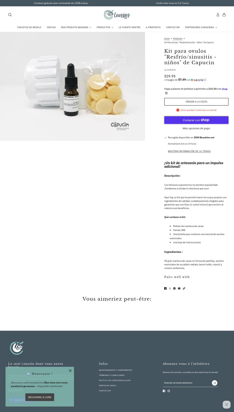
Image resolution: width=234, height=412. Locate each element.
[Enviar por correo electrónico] (179, 288)
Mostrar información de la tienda (189, 151)
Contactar (105, 391)
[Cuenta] (218, 14)
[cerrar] (70, 370)
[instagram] (169, 391)
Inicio (167, 38)
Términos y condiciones (112, 375)
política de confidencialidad (115, 380)
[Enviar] (214, 383)
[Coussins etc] (117, 14)
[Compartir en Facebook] (165, 288)
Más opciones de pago (196, 128)
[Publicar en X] (169, 288)
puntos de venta (107, 385)
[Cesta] (224, 14)
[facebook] (164, 391)
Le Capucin (170, 70)
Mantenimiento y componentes (115, 370)
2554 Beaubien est (204, 137)
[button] (196, 79)
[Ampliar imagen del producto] (72, 86)
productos (177, 38)
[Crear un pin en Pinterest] (174, 288)
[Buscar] (10, 14)
